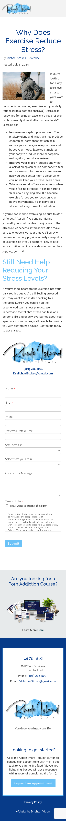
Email (9, 402)
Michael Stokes (16, 57)
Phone (9, 417)
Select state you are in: (18, 459)
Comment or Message (18, 473)
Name (10, 388)
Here (40, 630)
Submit (13, 543)
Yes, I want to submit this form (28, 505)
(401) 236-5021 (33, 369)
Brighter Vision (40, 811)
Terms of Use (14, 501)
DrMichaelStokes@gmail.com (33, 373)
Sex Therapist (13, 445)
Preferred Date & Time (19, 431)
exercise (34, 57)
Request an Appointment (33, 783)
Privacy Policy (33, 802)
